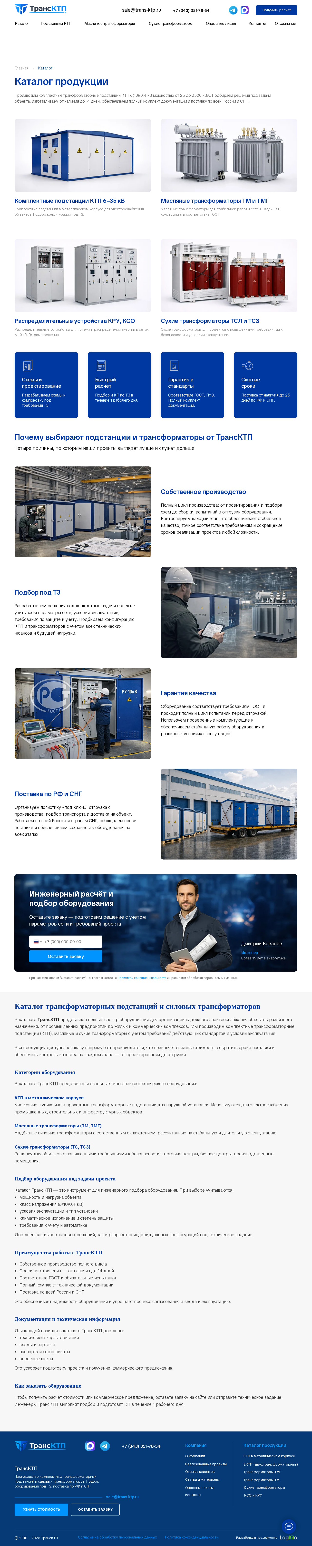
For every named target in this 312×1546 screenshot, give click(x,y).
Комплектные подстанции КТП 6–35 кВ (70, 200)
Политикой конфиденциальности (141, 978)
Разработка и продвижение (256, 1538)
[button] (276, 10)
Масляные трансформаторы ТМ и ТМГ (215, 200)
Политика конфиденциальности (191, 1537)
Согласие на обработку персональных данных (117, 1537)
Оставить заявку (66, 956)
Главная (21, 68)
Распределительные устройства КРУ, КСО (75, 321)
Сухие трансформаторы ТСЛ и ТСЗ (210, 321)
